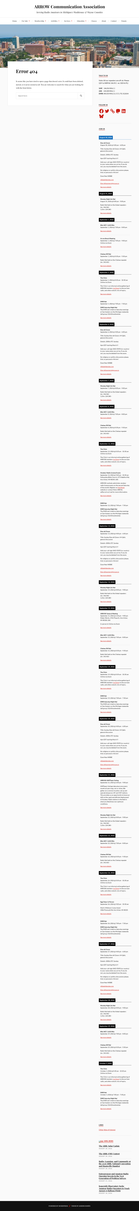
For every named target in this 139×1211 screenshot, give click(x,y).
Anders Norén (84, 1206)
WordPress (63, 1206)
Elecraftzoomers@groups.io (109, 183)
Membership (39, 21)
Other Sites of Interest (107, 1130)
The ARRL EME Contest (109, 1153)
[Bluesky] (101, 116)
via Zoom (116, 288)
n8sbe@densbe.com (107, 180)
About (104, 21)
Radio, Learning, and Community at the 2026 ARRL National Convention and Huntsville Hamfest (115, 1163)
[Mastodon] (118, 111)
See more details (105, 187)
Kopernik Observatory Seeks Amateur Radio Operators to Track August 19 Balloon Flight (114, 1188)
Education (80, 21)
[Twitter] (107, 111)
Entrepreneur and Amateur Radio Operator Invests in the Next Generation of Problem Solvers (113, 1176)
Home (14, 21)
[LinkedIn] (123, 111)
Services (67, 21)
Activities (54, 21)
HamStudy (121, 487)
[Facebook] (101, 111)
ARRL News (108, 1141)
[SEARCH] (81, 95)
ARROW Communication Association (69, 6)
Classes (94, 21)
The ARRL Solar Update (109, 1146)
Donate (124, 21)
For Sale (25, 21)
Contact (114, 21)
